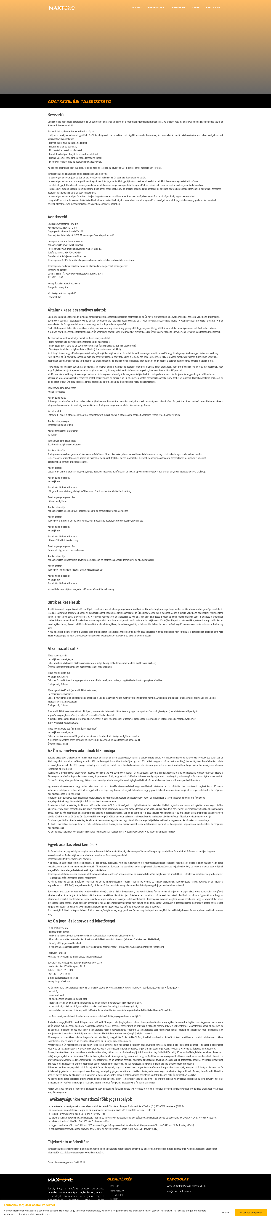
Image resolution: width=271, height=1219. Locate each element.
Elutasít (225, 1212)
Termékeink (177, 7)
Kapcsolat (213, 7)
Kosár (196, 7)
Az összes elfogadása (251, 1212)
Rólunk (137, 7)
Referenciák (156, 7)
